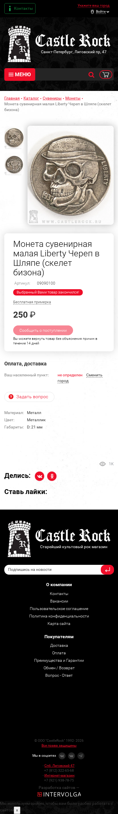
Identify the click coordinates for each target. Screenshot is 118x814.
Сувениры (52, 98)
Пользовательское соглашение (59, 608)
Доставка (59, 645)
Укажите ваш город (93, 5)
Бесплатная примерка (32, 302)
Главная (12, 98)
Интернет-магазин (59, 775)
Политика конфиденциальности (59, 616)
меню (23, 74)
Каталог (31, 98)
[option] (70, 175)
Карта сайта (59, 623)
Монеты (72, 98)
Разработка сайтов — (59, 787)
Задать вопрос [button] (32, 396)
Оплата (59, 653)
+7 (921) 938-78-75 (59, 780)
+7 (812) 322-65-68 (59, 771)
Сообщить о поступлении (43, 330)
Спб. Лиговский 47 (59, 766)
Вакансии (59, 601)
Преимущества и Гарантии (59, 660)
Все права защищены (59, 746)
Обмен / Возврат (59, 668)
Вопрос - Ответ (59, 675)
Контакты (23, 8)
